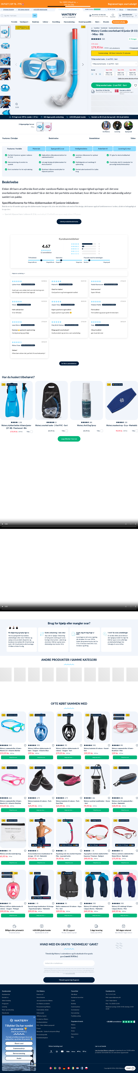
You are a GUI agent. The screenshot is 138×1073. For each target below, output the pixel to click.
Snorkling (56, 22)
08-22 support (69, 930)
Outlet (73, 1000)
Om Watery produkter (43, 1003)
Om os (121, 9)
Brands (106, 22)
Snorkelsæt (104, 28)
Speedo (73, 1028)
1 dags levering (96, 930)
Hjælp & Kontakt (132, 9)
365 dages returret (23, 9)
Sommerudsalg (119, 22)
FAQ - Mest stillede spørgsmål (45, 1025)
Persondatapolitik (42, 1034)
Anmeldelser (94, 138)
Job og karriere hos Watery (45, 1000)
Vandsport (24, 22)
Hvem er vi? (40, 994)
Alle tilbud (74, 994)
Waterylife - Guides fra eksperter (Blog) (48, 1031)
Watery (73, 1024)
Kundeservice (6, 994)
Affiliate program (42, 1016)
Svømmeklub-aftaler (43, 1010)
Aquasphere (74, 1034)
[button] (16, 64)
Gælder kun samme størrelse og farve (128, 78)
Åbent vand (19, 1043)
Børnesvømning (19, 1053)
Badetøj (35, 22)
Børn (97, 22)
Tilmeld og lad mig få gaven (69, 980)
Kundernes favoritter (77, 997)
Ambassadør (40, 1013)
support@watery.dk (115, 997)
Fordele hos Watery (42, 1019)
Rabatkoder (5, 1013)
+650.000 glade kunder (40, 9)
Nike (72, 1037)
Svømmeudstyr (75, 1007)
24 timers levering (8, 9)
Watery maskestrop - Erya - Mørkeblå (121, 425)
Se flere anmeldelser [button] (69, 363)
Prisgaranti (5, 1003)
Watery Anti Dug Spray (86, 425)
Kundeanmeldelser (42, 1022)
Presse (39, 1028)
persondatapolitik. (70, 973)
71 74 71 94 (111, 9)
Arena (73, 1031)
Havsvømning (69, 22)
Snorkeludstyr (75, 1010)
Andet (19, 1058)
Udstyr (45, 22)
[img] (17, 281)
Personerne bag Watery (44, 1007)
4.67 (46, 246)
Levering (4, 1007)
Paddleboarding (76, 1016)
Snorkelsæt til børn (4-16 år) (116, 28)
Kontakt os (5, 997)
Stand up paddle (85, 22)
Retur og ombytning (8, 1010)
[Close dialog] (34, 1017)
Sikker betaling (6, 1000)
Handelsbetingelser (42, 1037)
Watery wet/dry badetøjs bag (10, 854)
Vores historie (41, 997)
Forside (14, 22)
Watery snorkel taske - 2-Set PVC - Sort (51, 425)
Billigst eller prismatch (14, 930)
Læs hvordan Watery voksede (104, 1050)
